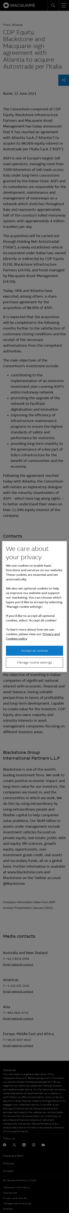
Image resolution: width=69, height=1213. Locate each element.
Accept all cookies (34, 651)
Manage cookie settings (34, 662)
